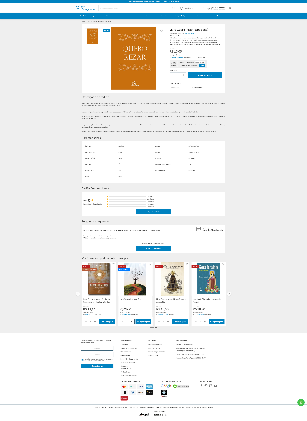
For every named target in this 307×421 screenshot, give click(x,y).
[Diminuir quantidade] (172, 75)
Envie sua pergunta (153, 248)
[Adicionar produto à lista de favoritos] (161, 30)
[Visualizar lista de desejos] (202, 8)
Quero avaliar (153, 212)
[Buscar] (173, 8)
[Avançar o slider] (229, 294)
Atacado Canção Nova (129, 375)
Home (83, 21)
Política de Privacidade (96, 360)
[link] (108, 16)
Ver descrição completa (213, 44)
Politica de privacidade (156, 352)
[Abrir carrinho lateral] (230, 8)
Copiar (202, 65)
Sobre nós (124, 345)
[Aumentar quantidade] (183, 75)
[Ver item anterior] (76, 1)
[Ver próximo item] (231, 1)
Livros (89, 21)
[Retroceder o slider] (78, 294)
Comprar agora (205, 75)
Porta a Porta (125, 372)
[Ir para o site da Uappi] (144, 414)
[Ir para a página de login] (208, 8)
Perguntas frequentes (129, 362)
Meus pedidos (126, 352)
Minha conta (125, 355)
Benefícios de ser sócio (129, 359)
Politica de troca (154, 348)
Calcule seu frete (175, 83)
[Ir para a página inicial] (82, 8)
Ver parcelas (201, 57)
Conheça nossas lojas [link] (129, 348)
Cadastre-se (97, 366)
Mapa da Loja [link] (153, 355)
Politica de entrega (155, 345)
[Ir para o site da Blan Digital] (160, 415)
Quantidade (173, 70)
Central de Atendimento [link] (126, 367)
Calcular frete (197, 87)
